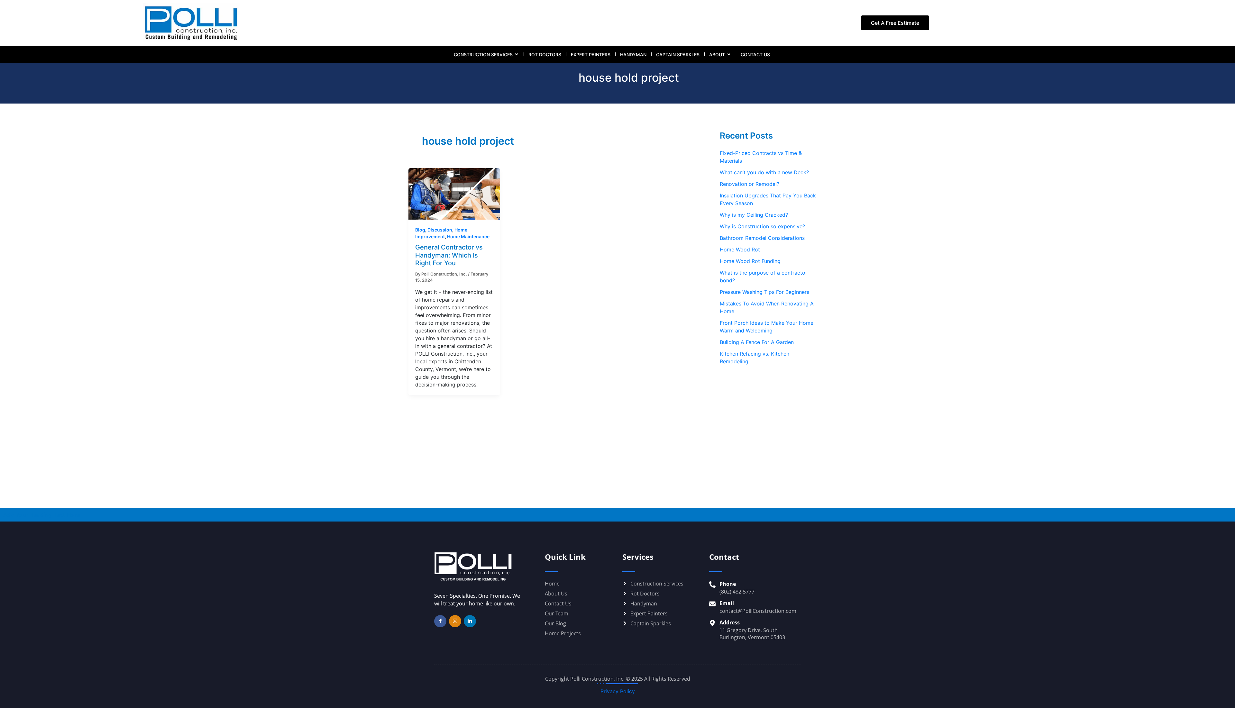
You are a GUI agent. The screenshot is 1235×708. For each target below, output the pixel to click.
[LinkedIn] (470, 621)
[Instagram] (455, 621)
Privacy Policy (617, 691)
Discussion (439, 229)
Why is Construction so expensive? (762, 226)
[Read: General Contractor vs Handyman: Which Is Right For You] (454, 193)
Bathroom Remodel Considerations (762, 238)
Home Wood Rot (740, 249)
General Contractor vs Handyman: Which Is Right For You (449, 255)
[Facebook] (440, 621)
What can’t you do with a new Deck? (764, 172)
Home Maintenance (468, 236)
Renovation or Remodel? (749, 184)
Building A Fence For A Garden (757, 342)
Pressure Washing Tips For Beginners (764, 292)
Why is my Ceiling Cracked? (754, 215)
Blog (420, 229)
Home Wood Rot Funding (750, 261)
